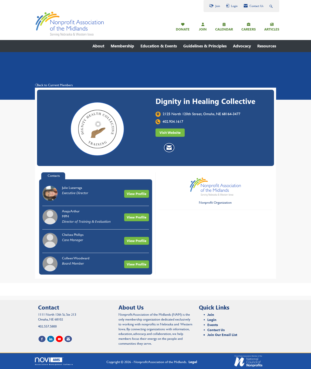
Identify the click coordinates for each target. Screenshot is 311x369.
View (136, 193)
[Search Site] (271, 6)
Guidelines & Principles (205, 45)
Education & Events (158, 45)
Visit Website (170, 132)
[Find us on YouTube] (59, 339)
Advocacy (242, 45)
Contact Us (216, 330)
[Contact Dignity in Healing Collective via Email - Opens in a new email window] (169, 147)
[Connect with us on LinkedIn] (51, 339)
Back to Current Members (55, 85)
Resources (266, 45)
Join (210, 314)
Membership (122, 45)
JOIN (203, 29)
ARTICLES (271, 29)
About (98, 45)
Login (211, 319)
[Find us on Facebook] (42, 339)
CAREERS (248, 29)
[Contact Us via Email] (68, 339)
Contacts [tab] (54, 176)
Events (212, 324)
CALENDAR (224, 29)
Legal (193, 361)
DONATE (182, 29)
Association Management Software (54, 364)
